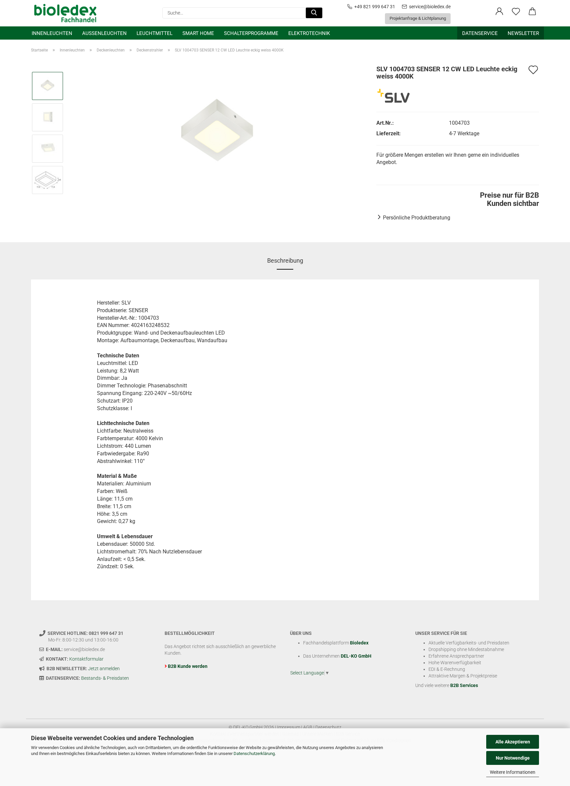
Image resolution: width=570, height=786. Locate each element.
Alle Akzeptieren (512, 741)
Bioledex (359, 642)
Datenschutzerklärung (254, 753)
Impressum (288, 727)
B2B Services (464, 685)
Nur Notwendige (513, 758)
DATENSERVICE (480, 33)
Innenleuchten (52, 33)
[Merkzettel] (516, 11)
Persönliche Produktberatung (416, 217)
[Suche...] (314, 13)
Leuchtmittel (155, 33)
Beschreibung (285, 260)
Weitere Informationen (512, 772)
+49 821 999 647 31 (374, 6)
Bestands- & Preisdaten (105, 678)
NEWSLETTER (523, 33)
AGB (307, 727)
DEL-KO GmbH (356, 656)
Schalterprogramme (251, 33)
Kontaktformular (86, 659)
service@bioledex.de (430, 6)
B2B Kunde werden (187, 666)
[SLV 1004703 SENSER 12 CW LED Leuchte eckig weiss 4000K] (217, 132)
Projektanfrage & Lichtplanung (418, 18)
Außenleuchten (104, 33)
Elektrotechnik (309, 33)
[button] (499, 11)
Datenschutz (328, 727)
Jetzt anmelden (104, 668)
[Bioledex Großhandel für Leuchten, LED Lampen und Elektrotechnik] (67, 13)
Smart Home (198, 33)
